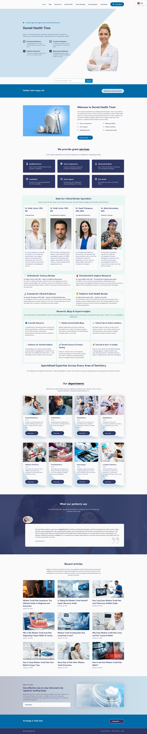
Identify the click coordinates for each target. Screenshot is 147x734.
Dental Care (58, 4)
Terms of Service (105, 731)
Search (89, 81)
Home (44, 4)
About (122, 731)
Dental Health (69, 4)
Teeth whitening (80, 4)
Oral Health (104, 4)
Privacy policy (115, 731)
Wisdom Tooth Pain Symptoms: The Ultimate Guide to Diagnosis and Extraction (37, 603)
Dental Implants (93, 4)
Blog (50, 4)
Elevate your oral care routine (113, 91)
